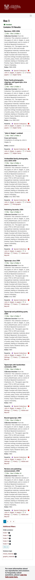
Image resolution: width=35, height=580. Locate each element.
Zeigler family (16, 75)
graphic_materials (9, 556)
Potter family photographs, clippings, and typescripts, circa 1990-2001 (15, 82)
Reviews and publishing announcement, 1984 (12, 470)
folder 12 (6, 541)
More (5, 547)
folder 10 (6, 535)
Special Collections (20, 70)
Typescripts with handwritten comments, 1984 (14, 366)
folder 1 (5, 533)
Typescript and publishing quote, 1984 (16, 312)
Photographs (16, 204)
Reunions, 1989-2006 (12, 31)
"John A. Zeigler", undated (13, 133)
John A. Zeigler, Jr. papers (12, 72)
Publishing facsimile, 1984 (13, 209)
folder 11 (6, 538)
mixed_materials (8, 554)
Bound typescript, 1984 (12, 418)
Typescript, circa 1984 (12, 260)
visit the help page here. (16, 576)
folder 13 (6, 544)
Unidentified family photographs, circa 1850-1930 (16, 159)
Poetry (15, 253)
